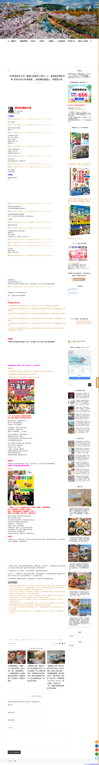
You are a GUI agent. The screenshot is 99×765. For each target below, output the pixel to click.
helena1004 (12, 643)
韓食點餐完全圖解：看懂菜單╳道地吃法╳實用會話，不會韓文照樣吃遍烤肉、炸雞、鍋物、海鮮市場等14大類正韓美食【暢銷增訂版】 (79, 201)
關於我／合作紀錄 (83, 41)
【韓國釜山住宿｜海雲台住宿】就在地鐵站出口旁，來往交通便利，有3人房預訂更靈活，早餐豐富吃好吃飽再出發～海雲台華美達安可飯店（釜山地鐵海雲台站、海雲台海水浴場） (36, 673)
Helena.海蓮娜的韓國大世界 (73, 289)
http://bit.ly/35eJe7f (75, 342)
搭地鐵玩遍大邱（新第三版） (75, 238)
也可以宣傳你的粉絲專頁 (72, 293)
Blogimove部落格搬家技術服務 (91, 764)
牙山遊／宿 (46, 639)
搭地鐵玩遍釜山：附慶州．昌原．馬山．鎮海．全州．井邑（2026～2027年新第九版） (79, 164)
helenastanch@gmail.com (74, 76)
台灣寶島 (51, 41)
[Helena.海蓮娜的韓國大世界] (79, 290)
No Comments (40, 82)
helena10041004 (86, 77)
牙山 (38, 73)
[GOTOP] (97, 758)
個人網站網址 (11, 720)
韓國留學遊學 (24, 41)
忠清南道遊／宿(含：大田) (26, 639)
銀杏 (51, 639)
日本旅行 (32, 41)
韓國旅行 (13, 41)
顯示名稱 (10, 705)
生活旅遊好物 (61, 41)
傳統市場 (10, 639)
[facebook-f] (8, 761)
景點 (35, 73)
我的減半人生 (71, 41)
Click (97, 382)
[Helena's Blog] (49, 20)
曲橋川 (35, 639)
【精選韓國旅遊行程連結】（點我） (77, 109)
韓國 (56, 639)
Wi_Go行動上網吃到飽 (74, 263)
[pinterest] (15, 761)
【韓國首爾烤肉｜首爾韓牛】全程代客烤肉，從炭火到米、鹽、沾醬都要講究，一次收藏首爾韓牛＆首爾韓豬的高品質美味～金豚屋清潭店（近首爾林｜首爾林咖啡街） (16, 673)
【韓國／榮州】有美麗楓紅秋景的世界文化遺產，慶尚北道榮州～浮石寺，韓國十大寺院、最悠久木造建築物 (37, 585)
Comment (10, 727)
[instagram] (13, 761)
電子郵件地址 (11, 712)
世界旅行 (41, 41)
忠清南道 (17, 639)
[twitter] (10, 761)
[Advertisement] (49, 55)
